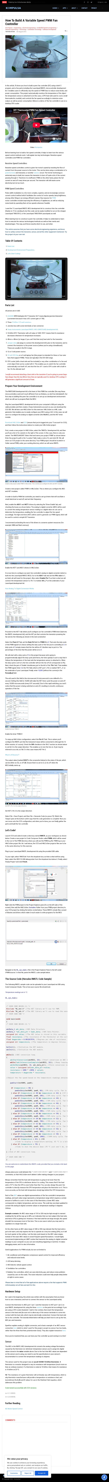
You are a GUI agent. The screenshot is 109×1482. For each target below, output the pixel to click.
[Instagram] (87, 2)
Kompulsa (38, 147)
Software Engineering (11, 29)
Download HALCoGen (12, 422)
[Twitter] (91, 2)
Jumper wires (12, 343)
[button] (102, 8)
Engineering (17, 27)
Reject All (28, 1473)
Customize (14, 1473)
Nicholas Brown (10, 31)
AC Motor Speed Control (13, 1409)
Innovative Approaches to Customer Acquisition (22, 2)
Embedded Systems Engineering (46, 27)
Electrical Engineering (29, 27)
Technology (22, 29)
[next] (60, 2)
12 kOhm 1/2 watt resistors (21, 322)
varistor (36, 173)
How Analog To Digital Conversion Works (19, 589)
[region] (27, 1466)
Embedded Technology (34, 29)
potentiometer (10, 173)
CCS (25, 422)
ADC (15, 1195)
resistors (40, 1307)
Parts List (10, 246)
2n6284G (10, 316)
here (15, 1328)
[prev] (56, 2)
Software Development (49, 29)
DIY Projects (8, 27)
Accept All (41, 1473)
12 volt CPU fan (12, 355)
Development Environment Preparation (20, 250)
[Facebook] (84, 2)
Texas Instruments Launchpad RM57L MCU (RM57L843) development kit (32, 329)
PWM (54, 198)
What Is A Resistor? (12, 755)
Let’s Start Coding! (13, 254)
